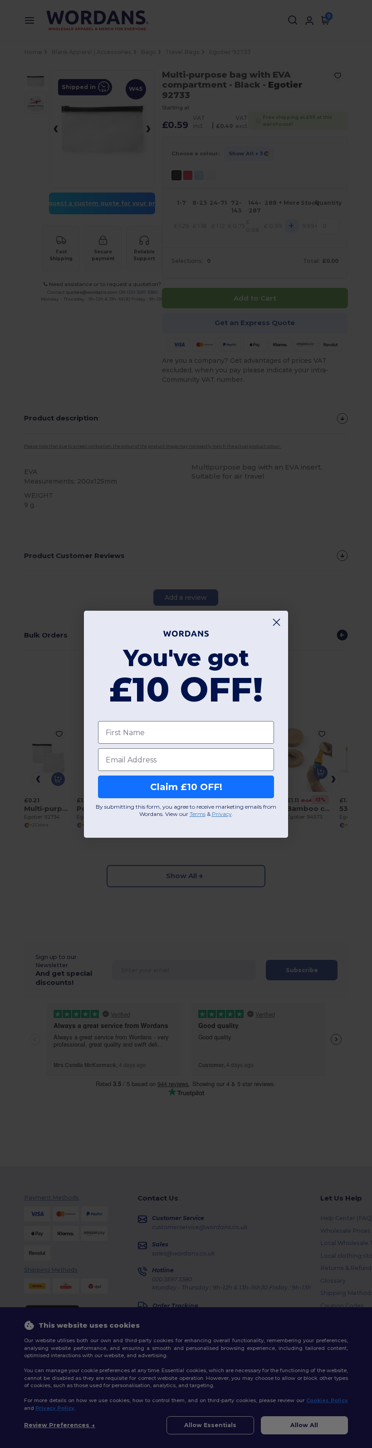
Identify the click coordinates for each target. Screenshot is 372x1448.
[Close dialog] (276, 622)
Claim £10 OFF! (186, 786)
